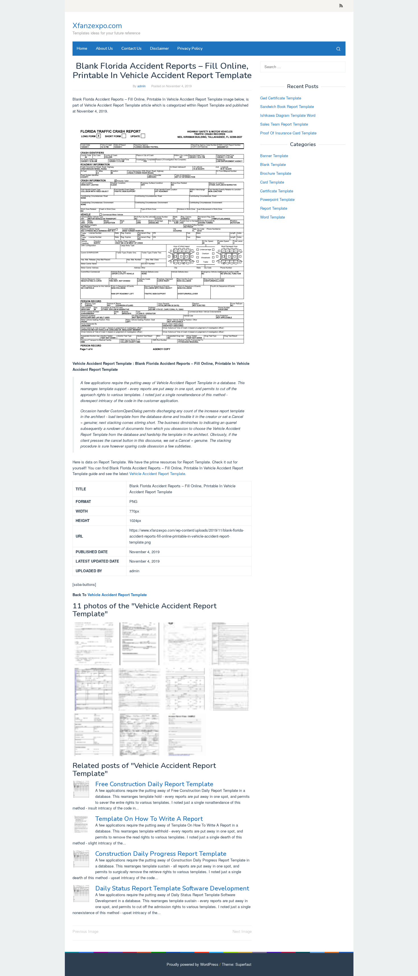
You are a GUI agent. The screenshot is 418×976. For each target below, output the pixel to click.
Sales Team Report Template (284, 124)
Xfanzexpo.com (97, 26)
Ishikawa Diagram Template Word (287, 115)
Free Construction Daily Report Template (154, 784)
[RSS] (341, 6)
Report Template (273, 208)
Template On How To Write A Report (149, 819)
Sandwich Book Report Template (287, 106)
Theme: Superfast (236, 964)
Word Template (272, 217)
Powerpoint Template (277, 199)
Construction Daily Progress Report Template (160, 854)
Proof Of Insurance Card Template (288, 133)
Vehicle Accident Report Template (157, 473)
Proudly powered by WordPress (192, 964)
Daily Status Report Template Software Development (172, 888)
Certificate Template (276, 190)
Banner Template (274, 156)
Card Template (272, 182)
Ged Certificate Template (280, 98)
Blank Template (273, 164)
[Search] (338, 48)
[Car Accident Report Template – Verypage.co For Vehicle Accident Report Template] (230, 644)
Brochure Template (275, 173)
